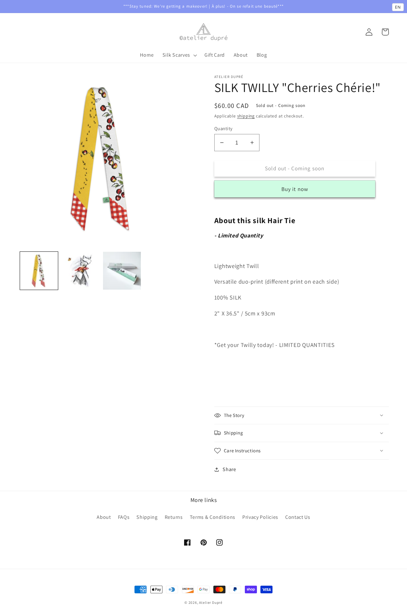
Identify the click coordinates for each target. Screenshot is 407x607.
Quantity (223, 128)
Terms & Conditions (212, 517)
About (104, 517)
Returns (174, 517)
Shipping (147, 517)
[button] (179, 55)
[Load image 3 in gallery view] (122, 271)
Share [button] (229, 469)
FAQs (124, 517)
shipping (246, 116)
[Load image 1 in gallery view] (39, 271)
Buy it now (294, 189)
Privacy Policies (260, 517)
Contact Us (297, 517)
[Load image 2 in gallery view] (81, 271)
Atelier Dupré (210, 602)
